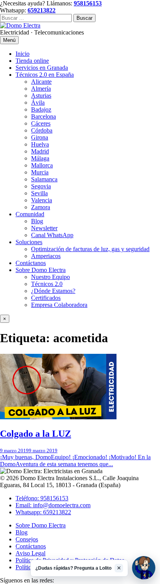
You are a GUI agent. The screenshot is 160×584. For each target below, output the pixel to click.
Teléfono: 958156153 (42, 498)
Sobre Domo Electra (41, 270)
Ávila (38, 102)
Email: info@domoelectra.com (53, 505)
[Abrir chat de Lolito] (143, 567)
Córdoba (41, 130)
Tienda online (32, 60)
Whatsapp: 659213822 (43, 512)
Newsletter (44, 228)
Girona (39, 137)
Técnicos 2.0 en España (45, 74)
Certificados (46, 298)
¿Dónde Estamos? (53, 291)
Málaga (40, 158)
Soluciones (29, 242)
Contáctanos (31, 263)
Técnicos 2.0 (47, 284)
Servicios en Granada (42, 67)
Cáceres (40, 123)
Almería (41, 88)
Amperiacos (46, 256)
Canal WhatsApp (52, 235)
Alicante (41, 81)
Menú (9, 40)
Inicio (23, 53)
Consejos (27, 539)
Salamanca (44, 179)
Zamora (40, 207)
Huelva (40, 144)
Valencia (41, 200)
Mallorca (42, 165)
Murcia (40, 172)
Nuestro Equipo (50, 277)
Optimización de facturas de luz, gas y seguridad (90, 249)
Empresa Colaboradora (59, 304)
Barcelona (43, 116)
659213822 (42, 10)
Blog (37, 221)
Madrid (40, 151)
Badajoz (41, 109)
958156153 (88, 3)
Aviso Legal (30, 553)
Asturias (41, 95)
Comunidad (30, 214)
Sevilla (39, 193)
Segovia (41, 186)
